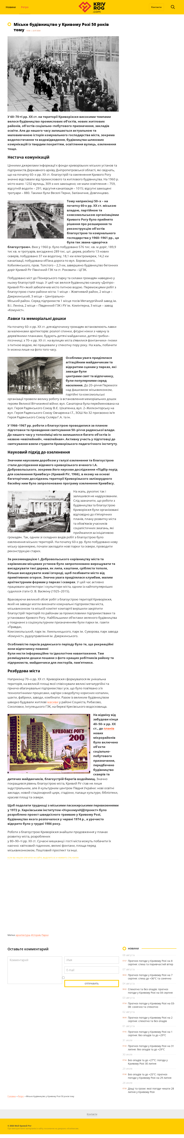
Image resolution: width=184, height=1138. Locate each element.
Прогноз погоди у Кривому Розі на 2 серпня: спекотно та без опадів (150, 1019)
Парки (45, 935)
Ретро (25, 7)
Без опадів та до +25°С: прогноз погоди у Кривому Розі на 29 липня (149, 1076)
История (35, 935)
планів (109, 728)
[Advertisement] (63, 896)
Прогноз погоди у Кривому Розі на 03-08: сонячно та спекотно (151, 1005)
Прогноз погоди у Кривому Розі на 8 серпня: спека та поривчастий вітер (150, 962)
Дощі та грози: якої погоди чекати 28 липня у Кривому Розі (151, 1090)
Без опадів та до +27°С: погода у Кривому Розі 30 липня (148, 1061)
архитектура (23, 935)
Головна (12, 1096)
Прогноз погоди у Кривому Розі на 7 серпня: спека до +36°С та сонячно (150, 976)
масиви (53, 702)
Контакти (156, 7)
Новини (11, 7)
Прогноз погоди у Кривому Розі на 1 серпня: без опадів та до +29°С (150, 1033)
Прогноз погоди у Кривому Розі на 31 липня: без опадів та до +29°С (151, 1047)
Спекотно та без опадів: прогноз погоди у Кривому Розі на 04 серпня (150, 990)
